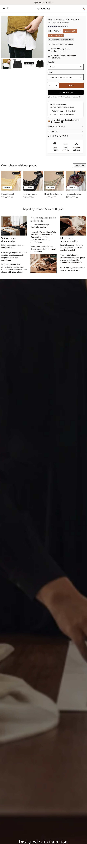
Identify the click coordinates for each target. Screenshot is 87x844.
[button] (6, 64)
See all (79, 165)
